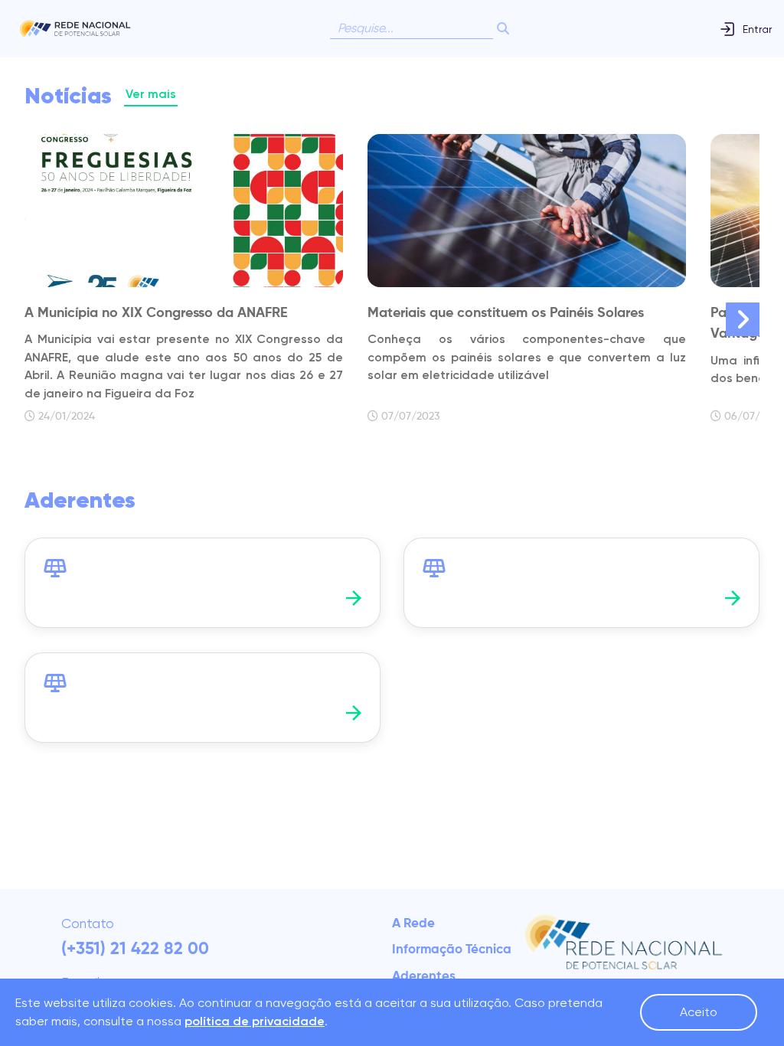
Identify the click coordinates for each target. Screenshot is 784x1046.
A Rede (413, 923)
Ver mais (151, 94)
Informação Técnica (451, 949)
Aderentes (424, 976)
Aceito (698, 1012)
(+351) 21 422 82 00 (135, 949)
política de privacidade (255, 1021)
